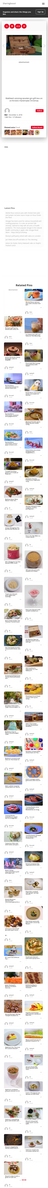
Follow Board (37, 127)
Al (9, 508)
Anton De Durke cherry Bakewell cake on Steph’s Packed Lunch (23, 244)
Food (18, 127)
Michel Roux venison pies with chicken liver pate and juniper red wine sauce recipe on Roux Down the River (23, 215)
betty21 (11, 367)
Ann (30, 312)
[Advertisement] (24, 77)
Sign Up (41, 12)
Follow (39, 111)
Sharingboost (9, 3)
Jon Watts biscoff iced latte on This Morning (21, 239)
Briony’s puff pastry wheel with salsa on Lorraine (23, 236)
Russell (11, 395)
